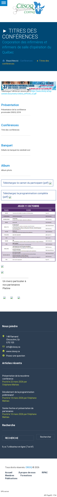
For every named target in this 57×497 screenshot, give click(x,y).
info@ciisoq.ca (13, 347)
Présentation (10, 105)
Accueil (8, 472)
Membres (9, 475)
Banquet (7, 145)
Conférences (26, 61)
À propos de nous (27, 472)
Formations (26, 475)
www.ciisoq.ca (13, 351)
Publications (11, 478)
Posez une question (15, 356)
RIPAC (45, 472)
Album (5, 165)
